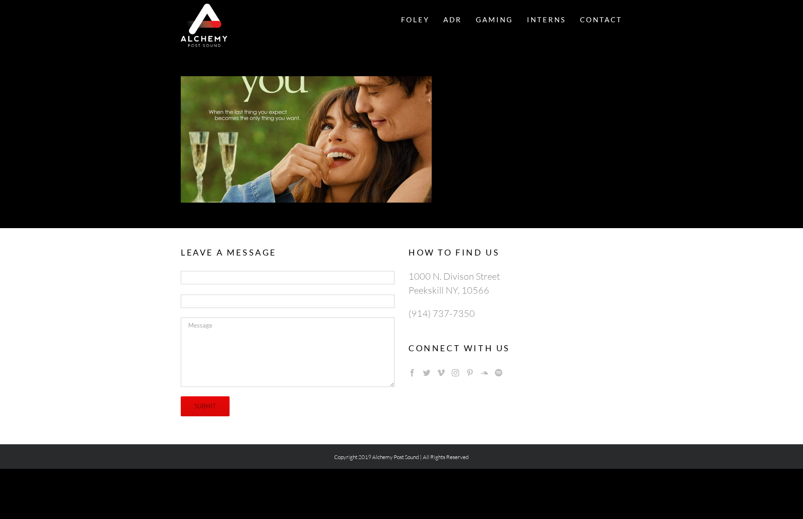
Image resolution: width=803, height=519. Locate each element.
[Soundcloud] (484, 372)
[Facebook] (412, 372)
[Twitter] (426, 372)
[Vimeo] (441, 372)
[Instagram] (455, 372)
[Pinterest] (470, 372)
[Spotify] (498, 372)
